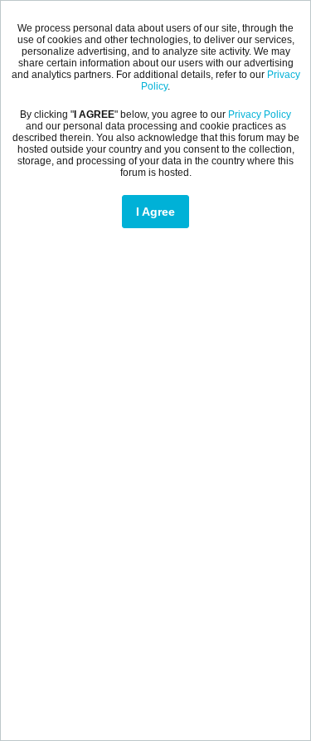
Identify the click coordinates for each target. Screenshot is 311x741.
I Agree (155, 211)
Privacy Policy (259, 114)
